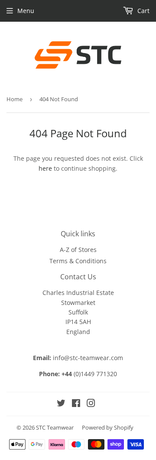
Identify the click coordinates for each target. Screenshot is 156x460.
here (45, 168)
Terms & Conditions (78, 261)
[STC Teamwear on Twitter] (61, 404)
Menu (25, 11)
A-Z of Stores (78, 249)
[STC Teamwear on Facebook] (76, 404)
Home (14, 99)
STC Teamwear (55, 427)
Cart (143, 11)
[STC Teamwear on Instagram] (91, 404)
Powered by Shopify (107, 427)
